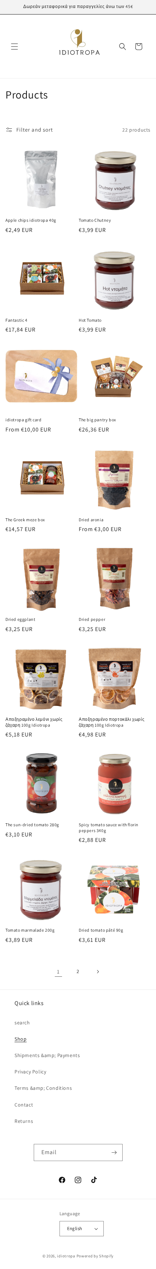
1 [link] (58, 971)
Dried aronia (91, 519)
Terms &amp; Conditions (43, 1088)
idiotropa (66, 1255)
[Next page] (98, 972)
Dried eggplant (20, 619)
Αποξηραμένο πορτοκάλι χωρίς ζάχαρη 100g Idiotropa (111, 722)
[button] (14, 47)
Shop (20, 1039)
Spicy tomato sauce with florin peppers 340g (109, 827)
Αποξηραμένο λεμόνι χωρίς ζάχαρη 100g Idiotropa (33, 722)
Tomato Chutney (95, 220)
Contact (24, 1104)
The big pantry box (97, 419)
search (22, 1022)
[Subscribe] (114, 1152)
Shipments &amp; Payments (47, 1055)
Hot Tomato (90, 320)
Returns (24, 1121)
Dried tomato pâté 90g (101, 930)
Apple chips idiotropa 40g (30, 220)
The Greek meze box (25, 519)
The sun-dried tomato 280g (32, 824)
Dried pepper (92, 619)
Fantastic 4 (16, 320)
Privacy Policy (30, 1071)
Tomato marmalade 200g (30, 930)
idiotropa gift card (23, 419)
